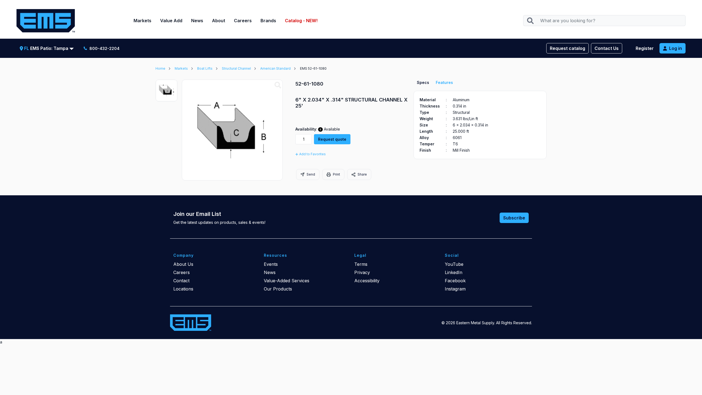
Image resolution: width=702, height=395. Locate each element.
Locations (183, 289)
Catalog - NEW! (301, 20)
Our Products (278, 289)
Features (444, 82)
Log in (675, 48)
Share (362, 174)
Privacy (362, 272)
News (197, 20)
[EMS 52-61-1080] (277, 85)
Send (310, 174)
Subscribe (514, 218)
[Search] (530, 20)
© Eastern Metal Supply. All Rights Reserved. (486, 322)
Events (271, 264)
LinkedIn (453, 272)
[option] (166, 90)
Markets (142, 20)
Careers (243, 20)
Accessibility (367, 280)
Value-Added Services (286, 280)
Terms (360, 264)
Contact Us (607, 48)
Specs (423, 82)
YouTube (454, 264)
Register (645, 48)
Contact (181, 280)
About (218, 20)
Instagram (455, 289)
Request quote (332, 139)
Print (336, 174)
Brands (268, 20)
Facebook (455, 280)
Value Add (171, 20)
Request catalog (567, 48)
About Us (183, 264)
